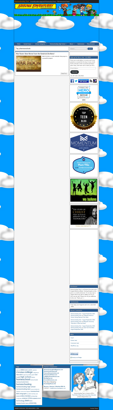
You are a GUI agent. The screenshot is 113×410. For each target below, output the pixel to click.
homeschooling (23, 384)
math (37, 393)
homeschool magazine (25, 391)
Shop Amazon (91, 44)
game (33, 374)
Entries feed (74, 340)
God (36, 374)
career (30, 370)
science (24, 398)
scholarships (19, 398)
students (35, 398)
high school (25, 377)
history (33, 377)
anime (17, 370)
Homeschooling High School (57, 44)
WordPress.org (74, 345)
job (28, 393)
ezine (29, 374)
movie (18, 396)
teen (27, 400)
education (19, 374)
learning (33, 393)
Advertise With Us (60, 386)
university (32, 403)
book (26, 370)
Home (18, 44)
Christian (20, 372)
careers (34, 370)
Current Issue (27, 44)
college (29, 372)
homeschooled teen (22, 382)
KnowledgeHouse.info (50, 383)
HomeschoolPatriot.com (50, 374)
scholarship (34, 396)
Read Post (64, 73)
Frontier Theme (94, 408)
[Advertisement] (56, 29)
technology (20, 401)
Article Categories (40, 44)
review (28, 396)
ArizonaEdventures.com (50, 380)
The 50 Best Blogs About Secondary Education (84, 395)
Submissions (80, 44)
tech (39, 398)
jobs (30, 393)
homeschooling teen (23, 389)
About (71, 44)
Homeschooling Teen (21, 1)
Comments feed (75, 343)
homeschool (23, 379)
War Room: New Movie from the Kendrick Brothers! (35, 54)
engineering (25, 374)
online (22, 396)
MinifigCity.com (48, 378)
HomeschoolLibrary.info (50, 371)
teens (27, 403)
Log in (72, 337)
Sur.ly (87, 96)
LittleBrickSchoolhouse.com (51, 376)
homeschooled (34, 380)
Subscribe (74, 72)
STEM (30, 398)
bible (22, 370)
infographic (23, 394)
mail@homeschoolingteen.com (58, 388)
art (19, 370)
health (18, 377)
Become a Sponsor (49, 386)
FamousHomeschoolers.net (51, 373)
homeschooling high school (25, 387)
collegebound (36, 372)
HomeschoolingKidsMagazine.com (53, 369)
